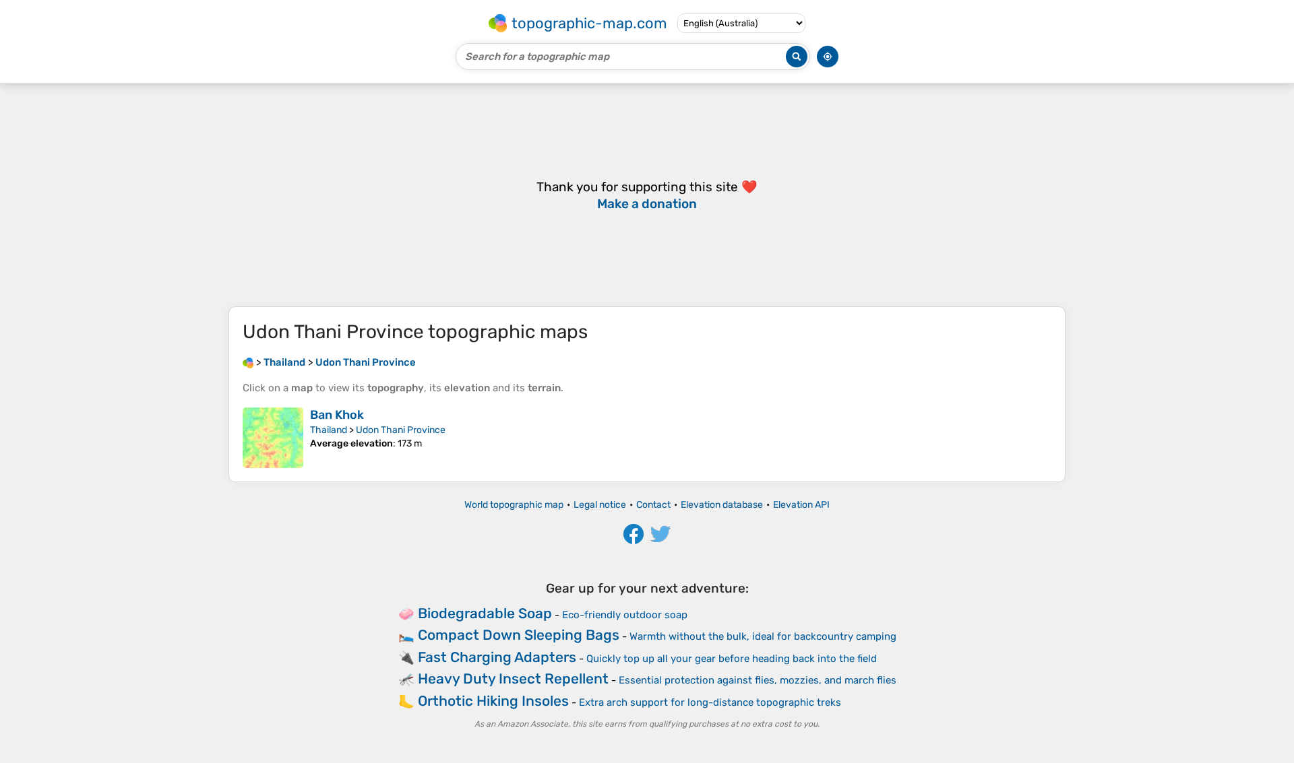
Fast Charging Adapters (497, 657)
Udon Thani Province (400, 430)
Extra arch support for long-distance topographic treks (710, 702)
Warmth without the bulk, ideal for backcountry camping (762, 636)
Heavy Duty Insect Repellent (513, 678)
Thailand (328, 430)
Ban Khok (337, 414)
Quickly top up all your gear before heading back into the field (731, 659)
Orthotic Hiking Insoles (493, 700)
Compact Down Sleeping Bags (518, 634)
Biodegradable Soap (485, 613)
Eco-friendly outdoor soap (624, 615)
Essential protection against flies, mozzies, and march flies (757, 680)
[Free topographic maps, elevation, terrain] (248, 362)
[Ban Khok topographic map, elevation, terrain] (273, 437)
